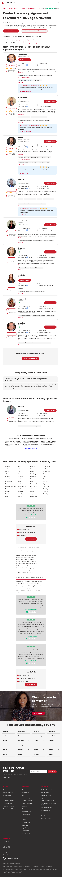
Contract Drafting (7, 798)
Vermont (45, 481)
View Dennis (11, 334)
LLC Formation (26, 833)
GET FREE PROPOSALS (11, 31)
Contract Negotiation (8, 800)
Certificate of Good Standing (36, 267)
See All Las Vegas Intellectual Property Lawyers (26, 575)
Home (4, 8)
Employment (42, 75)
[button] (8, 731)
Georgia (7, 491)
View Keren (11, 259)
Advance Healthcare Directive (25, 240)
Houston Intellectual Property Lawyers (26, 561)
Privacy (44, 199)
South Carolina (47, 469)
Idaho (6, 496)
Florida (7, 489)
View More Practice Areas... (24, 77)
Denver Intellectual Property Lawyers (25, 559)
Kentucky (20, 476)
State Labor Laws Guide (47, 813)
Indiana (20, 469)
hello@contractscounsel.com (11, 844)
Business (31, 75)
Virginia (45, 484)
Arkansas (7, 474)
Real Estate (49, 75)
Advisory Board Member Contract (26, 291)
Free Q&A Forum (45, 792)
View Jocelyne (11, 231)
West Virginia (46, 489)
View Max (11, 148)
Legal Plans (25, 825)
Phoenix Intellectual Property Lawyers (25, 568)
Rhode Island (46, 466)
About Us (24, 790)
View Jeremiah (11, 65)
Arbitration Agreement (35, 342)
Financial (36, 75)
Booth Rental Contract (39, 291)
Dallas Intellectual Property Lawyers (25, 557)
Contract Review (7, 803)
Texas (44, 476)
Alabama (7, 466)
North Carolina (34, 484)
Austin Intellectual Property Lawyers (25, 551)
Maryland (20, 484)
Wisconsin (45, 491)
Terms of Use (6, 855)
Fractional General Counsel (10, 806)
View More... (21, 82)
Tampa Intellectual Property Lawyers (25, 572)
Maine (19, 481)
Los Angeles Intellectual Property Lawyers (26, 563)
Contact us (6, 841)
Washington (46, 486)
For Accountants (26, 811)
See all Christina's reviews (25, 131)
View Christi (11, 286)
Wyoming (45, 494)
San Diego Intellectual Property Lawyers (26, 570)
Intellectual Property (23, 75)
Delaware (7, 484)
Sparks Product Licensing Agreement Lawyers (28, 590)
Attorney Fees (25, 792)
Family (49, 157)
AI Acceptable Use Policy (24, 342)
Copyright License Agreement (38, 315)
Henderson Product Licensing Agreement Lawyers (29, 581)
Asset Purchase (42, 203)
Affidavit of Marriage (37, 240)
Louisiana (20, 479)
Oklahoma (33, 491)
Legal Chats (44, 798)
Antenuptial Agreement (48, 240)
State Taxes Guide (46, 816)
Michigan (20, 489)
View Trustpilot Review (31, 515)
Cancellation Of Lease (24, 267)
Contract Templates (27, 803)
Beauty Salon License (46, 342)
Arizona (7, 471)
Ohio (31, 489)
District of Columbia (10, 486)
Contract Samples (27, 800)
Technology (26, 199)
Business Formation (8, 792)
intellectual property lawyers (24, 41)
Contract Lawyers (13, 8)
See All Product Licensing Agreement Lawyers (26, 593)
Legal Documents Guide (47, 800)
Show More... (21, 72)
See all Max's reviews (24, 173)
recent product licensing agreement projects (27, 43)
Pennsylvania (33, 496)
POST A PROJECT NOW (31, 448)
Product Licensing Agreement (28, 8)
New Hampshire (34, 474)
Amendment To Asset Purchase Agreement (28, 203)
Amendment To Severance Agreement (41, 120)
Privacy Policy (6, 852)
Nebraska (32, 469)
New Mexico (33, 479)
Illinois (19, 466)
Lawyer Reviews (26, 814)
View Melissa (11, 417)
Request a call (38, 713)
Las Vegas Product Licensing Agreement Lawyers (29, 584)
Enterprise (24, 806)
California (7, 476)
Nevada (32, 471)
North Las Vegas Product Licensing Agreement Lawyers (30, 586)
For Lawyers (25, 809)
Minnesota (20, 491)
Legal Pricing (25, 828)
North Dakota (33, 486)
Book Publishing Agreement (24, 315)
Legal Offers (25, 819)
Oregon (32, 494)
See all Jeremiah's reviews (26, 91)
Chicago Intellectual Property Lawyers (26, 555)
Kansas (20, 474)
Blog (23, 795)
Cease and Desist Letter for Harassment (27, 162)
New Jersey (33, 476)
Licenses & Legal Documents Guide (48, 804)
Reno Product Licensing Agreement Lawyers (27, 588)
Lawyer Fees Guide (46, 795)
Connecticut (8, 481)
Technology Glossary (46, 818)
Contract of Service (37, 80)
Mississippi (20, 494)
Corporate (39, 199)
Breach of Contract (8, 790)
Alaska (7, 469)
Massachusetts (22, 486)
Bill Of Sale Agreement (35, 426)
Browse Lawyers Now (30, 358)
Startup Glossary (45, 810)
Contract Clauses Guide (47, 790)
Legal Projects (25, 830)
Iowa (19, 471)
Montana (32, 466)
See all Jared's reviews (25, 214)
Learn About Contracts (28, 817)
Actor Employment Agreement (25, 120)
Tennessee (46, 474)
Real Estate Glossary (46, 807)
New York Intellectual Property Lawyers (26, 566)
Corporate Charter (50, 315)
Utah (44, 479)
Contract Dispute (7, 795)
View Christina (11, 108)
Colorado (7, 479)
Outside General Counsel (9, 809)
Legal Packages (26, 822)
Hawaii (7, 494)
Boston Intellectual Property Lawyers (25, 553)
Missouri (20, 496)
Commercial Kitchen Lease (43, 162)
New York (32, 481)
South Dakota (46, 471)
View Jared (11, 190)
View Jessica (11, 309)
